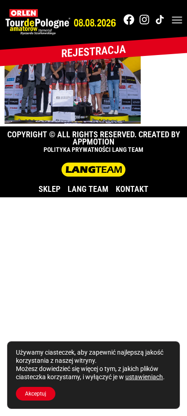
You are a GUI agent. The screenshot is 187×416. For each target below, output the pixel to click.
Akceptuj (35, 394)
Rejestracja (93, 51)
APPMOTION (93, 141)
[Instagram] (144, 19)
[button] (177, 21)
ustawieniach (144, 377)
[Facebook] (128, 19)
